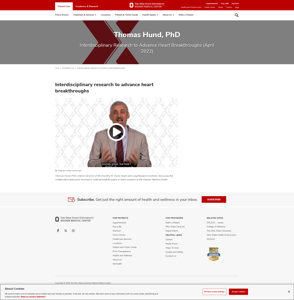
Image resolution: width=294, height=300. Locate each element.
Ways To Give (172, 247)
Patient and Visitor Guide (125, 247)
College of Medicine (216, 226)
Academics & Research (86, 6)
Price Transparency (122, 251)
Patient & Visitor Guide (126, 14)
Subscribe (214, 199)
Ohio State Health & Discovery (221, 234)
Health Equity (149, 14)
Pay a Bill (225, 3)
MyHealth (117, 263)
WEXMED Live (68, 68)
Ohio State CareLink (175, 226)
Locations (106, 14)
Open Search (236, 15)
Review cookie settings (214, 291)
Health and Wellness (122, 255)
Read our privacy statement (33, 297)
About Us (167, 14)
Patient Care (64, 6)
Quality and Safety (174, 252)
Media (220, 7)
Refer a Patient (186, 14)
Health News (209, 7)
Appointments (212, 3)
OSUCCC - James (215, 222)
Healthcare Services (122, 239)
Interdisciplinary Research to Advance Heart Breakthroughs (101, 68)
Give (237, 7)
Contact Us (171, 256)
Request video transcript (69, 170)
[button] (116, 132)
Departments (172, 230)
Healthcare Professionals (191, 7)
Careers (229, 7)
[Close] (289, 291)
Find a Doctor (62, 14)
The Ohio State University (219, 230)
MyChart (235, 3)
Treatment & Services (83, 14)
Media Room (172, 243)
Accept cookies (238, 291)
